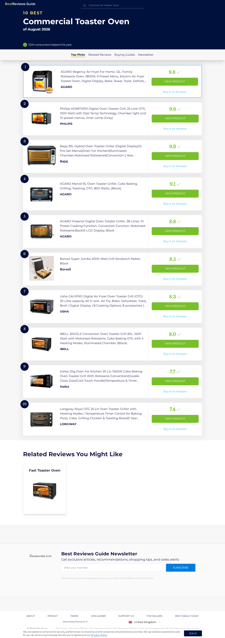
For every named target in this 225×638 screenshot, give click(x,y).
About (30, 615)
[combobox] (112, 5)
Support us (126, 615)
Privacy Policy (99, 635)
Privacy (53, 615)
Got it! (193, 633)
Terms (74, 615)
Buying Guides (124, 54)
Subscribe (181, 567)
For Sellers (154, 615)
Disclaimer (98, 615)
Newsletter (146, 54)
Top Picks (78, 54)
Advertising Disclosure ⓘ (75, 621)
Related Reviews (99, 54)
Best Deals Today (187, 615)
